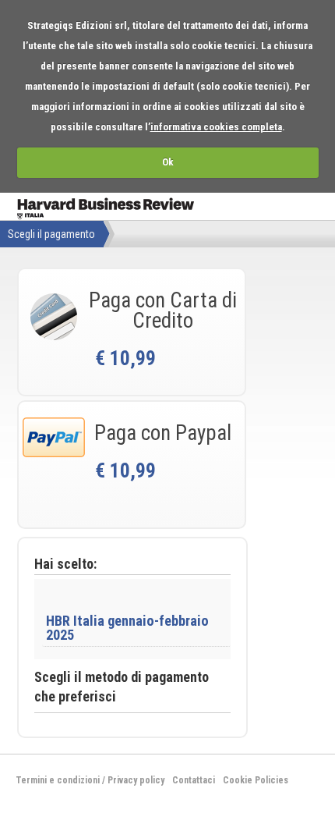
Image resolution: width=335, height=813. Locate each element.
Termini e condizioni (58, 780)
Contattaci (193, 780)
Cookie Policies (255, 780)
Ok (168, 162)
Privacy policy (136, 780)
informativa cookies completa (216, 127)
